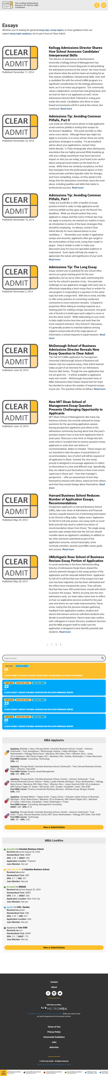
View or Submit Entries (54, 827)
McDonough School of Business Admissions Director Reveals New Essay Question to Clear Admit (74, 349)
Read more (66, 108)
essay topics (56, 30)
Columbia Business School (9, 1072)
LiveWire (3, 1073)
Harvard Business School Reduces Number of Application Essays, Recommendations (74, 499)
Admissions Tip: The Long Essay (73, 267)
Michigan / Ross (88, 1072)
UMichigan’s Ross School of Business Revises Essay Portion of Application (76, 559)
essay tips (44, 30)
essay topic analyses (20, 33)
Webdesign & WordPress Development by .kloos (54, 1064)
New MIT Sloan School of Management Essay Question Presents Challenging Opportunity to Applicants (76, 407)
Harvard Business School (29, 1072)
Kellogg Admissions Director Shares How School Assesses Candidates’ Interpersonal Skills (75, 51)
